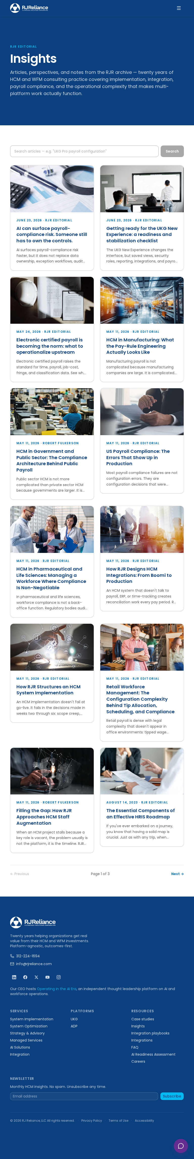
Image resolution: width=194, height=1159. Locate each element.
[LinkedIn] (14, 977)
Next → (177, 873)
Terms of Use (118, 1121)
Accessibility (144, 1121)
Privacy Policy (91, 1121)
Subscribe (172, 1096)
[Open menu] (179, 8)
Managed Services (26, 1040)
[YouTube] (47, 977)
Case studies (142, 1019)
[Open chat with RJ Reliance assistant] (181, 1146)
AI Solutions (20, 1047)
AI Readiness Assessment (153, 1054)
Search (172, 151)
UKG (74, 1019)
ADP (74, 1026)
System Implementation (31, 1019)
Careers (138, 1061)
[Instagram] (59, 977)
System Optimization (28, 1026)
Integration (20, 1054)
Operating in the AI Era (56, 988)
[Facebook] (25, 977)
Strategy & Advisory (27, 1033)
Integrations (142, 1040)
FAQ (134, 1047)
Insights (138, 1026)
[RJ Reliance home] (29, 8)
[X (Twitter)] (36, 977)
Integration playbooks (150, 1033)
